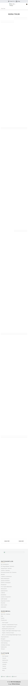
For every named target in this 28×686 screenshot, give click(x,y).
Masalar (3, 574)
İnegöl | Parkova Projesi (8, 632)
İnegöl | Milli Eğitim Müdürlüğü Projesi (11, 630)
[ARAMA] (26, 8)
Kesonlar (3, 602)
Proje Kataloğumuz (5, 640)
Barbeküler (3, 594)
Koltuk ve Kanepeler (6, 582)
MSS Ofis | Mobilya (5, 614)
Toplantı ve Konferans (6, 576)
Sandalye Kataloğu (5, 645)
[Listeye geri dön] (14, 541)
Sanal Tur (12, 1)
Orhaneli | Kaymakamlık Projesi (9, 624)
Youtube (4, 668)
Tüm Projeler (5, 622)
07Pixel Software (16, 684)
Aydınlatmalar (4, 590)
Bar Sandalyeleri (5, 564)
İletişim (3, 649)
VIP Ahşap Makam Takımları (7, 566)
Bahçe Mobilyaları (5, 578)
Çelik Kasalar (4, 598)
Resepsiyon (3, 584)
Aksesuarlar (4, 588)
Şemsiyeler (3, 607)
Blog (19, 1)
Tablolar (3, 592)
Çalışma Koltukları (5, 580)
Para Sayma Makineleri (6, 586)
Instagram (4, 662)
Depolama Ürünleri (5, 600)
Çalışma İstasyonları (6, 596)
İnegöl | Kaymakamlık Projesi (9, 626)
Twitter (4, 666)
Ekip (2, 616)
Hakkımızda (4, 647)
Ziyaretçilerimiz (5, 636)
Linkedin (4, 664)
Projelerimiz (4, 620)
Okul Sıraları (4, 605)
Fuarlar (2, 618)
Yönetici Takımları (5, 570)
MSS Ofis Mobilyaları (16, 681)
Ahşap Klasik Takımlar (6, 568)
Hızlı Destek (5, 656)
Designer (3, 638)
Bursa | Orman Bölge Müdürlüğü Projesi (11, 634)
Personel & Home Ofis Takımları (9, 572)
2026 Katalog (4, 642)
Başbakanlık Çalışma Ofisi (8, 628)
